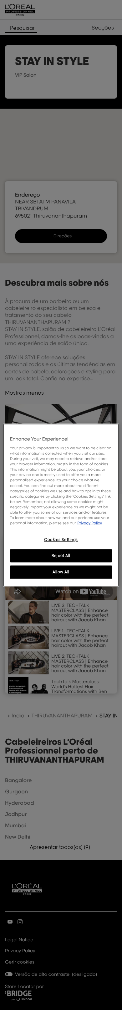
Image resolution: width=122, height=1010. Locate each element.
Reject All (61, 555)
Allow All (61, 572)
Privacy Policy (89, 523)
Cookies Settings (61, 539)
